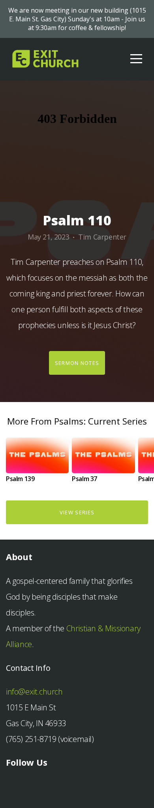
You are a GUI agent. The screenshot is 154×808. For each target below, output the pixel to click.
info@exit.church (34, 691)
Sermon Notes (77, 362)
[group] (37, 463)
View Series (77, 512)
